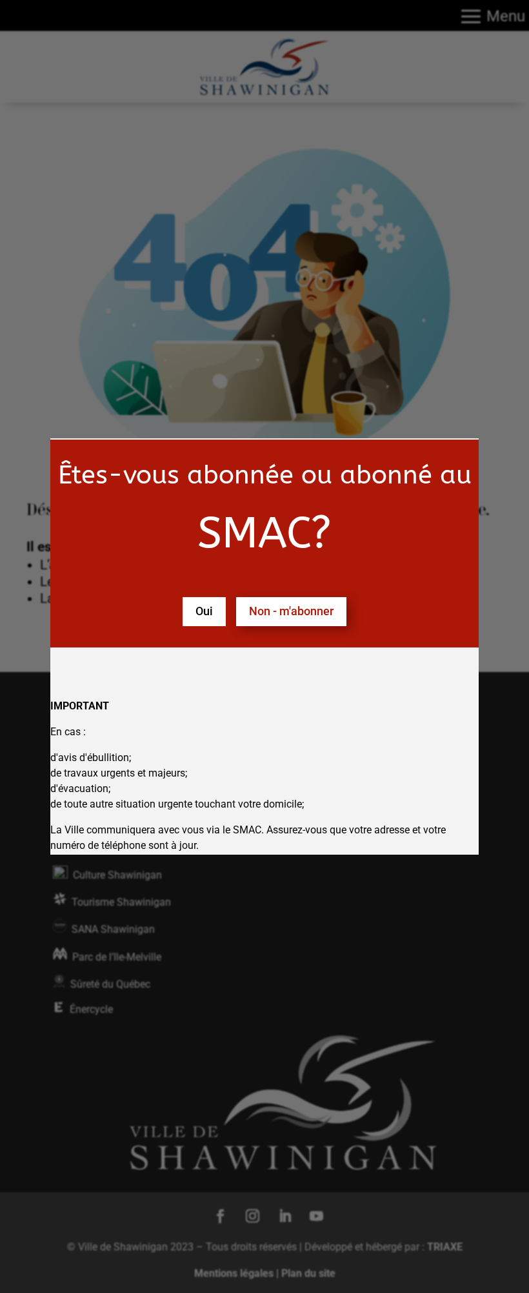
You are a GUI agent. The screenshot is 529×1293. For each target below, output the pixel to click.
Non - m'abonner (291, 611)
